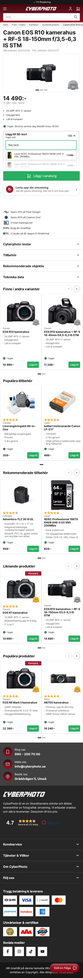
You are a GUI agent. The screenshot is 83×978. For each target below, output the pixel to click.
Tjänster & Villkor (16, 855)
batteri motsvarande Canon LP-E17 (62, 428)
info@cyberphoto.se (30, 766)
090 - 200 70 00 (27, 754)
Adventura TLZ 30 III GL (18, 519)
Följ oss (8, 878)
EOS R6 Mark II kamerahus (20, 702)
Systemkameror (50, 24)
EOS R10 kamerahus (16, 331)
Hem (5, 24)
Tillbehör (10, 255)
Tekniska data (13, 277)
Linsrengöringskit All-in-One (19, 428)
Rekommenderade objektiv (23, 266)
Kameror (33, 24)
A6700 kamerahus (56, 702)
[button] (32, 822)
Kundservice (12, 844)
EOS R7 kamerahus (15, 612)
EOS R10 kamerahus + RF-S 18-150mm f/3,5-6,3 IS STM (62, 612)
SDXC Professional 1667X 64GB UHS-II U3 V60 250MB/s (61, 522)
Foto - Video (18, 24)
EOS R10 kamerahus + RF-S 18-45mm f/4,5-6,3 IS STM (62, 333)
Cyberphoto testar (17, 244)
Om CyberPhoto (15, 867)
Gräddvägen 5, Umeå (30, 779)
